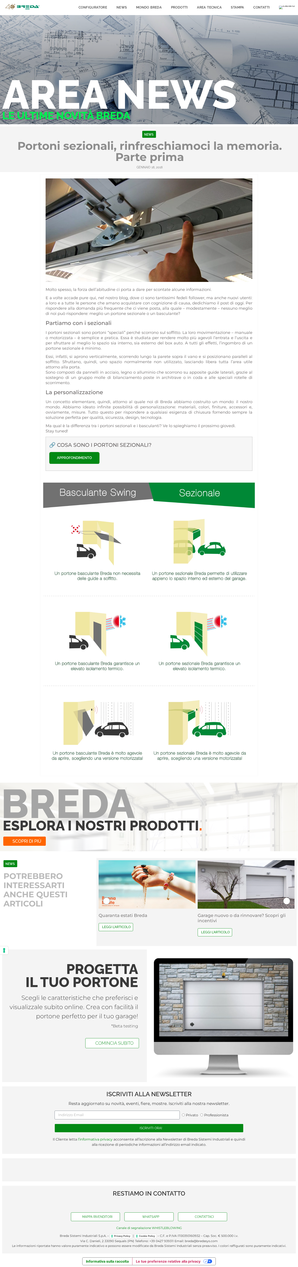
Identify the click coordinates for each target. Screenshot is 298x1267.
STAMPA (237, 7)
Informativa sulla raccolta (107, 1261)
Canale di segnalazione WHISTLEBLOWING (149, 1228)
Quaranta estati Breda (123, 915)
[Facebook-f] (140, 1203)
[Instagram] (158, 1203)
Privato (192, 1115)
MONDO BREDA (149, 7)
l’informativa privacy (95, 1139)
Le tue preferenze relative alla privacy (168, 1261)
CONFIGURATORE (93, 7)
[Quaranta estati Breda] (147, 884)
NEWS (121, 7)
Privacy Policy (122, 1236)
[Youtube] (149, 1203)
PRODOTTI (179, 7)
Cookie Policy (147, 1236)
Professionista (216, 1115)
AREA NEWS (119, 94)
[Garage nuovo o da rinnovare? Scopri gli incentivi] (246, 884)
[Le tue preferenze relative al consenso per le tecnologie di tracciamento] (4, 950)
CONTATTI (261, 7)
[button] (106, 901)
